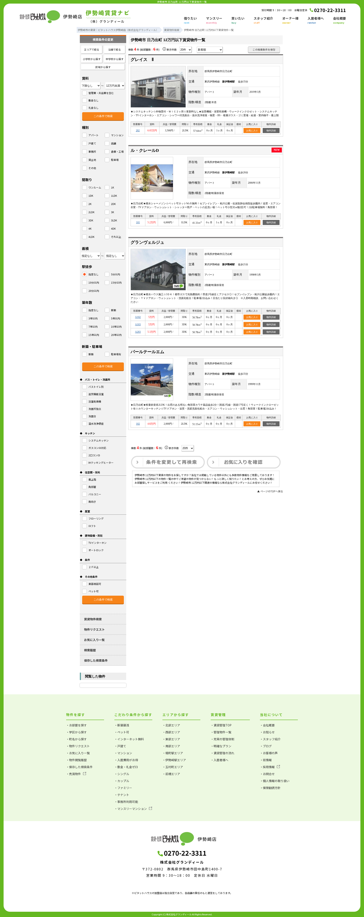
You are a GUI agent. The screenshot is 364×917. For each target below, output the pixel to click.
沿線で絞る (114, 49)
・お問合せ (267, 774)
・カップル (121, 781)
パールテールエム (147, 351)
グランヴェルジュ (147, 242)
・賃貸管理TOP (221, 725)
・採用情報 (267, 767)
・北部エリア (171, 725)
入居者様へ (316, 20)
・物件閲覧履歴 (76, 760)
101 (138, 222)
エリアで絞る (91, 49)
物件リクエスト (94, 629)
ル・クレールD (145, 150)
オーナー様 (290, 20)
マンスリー (214, 20)
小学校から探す (91, 59)
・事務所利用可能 (126, 802)
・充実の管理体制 (222, 739)
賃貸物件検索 (93, 619)
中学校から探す (114, 59)
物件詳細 (271, 130)
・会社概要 (267, 725)
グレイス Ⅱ (142, 59)
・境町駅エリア (172, 753)
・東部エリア (171, 739)
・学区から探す (76, 732)
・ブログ (266, 746)
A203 (138, 331)
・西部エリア (171, 732)
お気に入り (252, 130)
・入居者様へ (219, 760)
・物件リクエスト (78, 746)
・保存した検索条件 (79, 767)
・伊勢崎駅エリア (174, 760)
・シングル (121, 774)
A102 (138, 317)
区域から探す (103, 67)
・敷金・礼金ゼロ (126, 767)
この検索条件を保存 (264, 49)
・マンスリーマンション (130, 809)
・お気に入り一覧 (78, 753)
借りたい (190, 20)
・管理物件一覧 (221, 732)
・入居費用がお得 (126, 760)
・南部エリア (171, 746)
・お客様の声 (269, 753)
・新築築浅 (121, 725)
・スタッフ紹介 (270, 739)
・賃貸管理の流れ (222, 753)
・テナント (121, 795)
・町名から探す (76, 739)
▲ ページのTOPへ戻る (270, 491)
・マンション (123, 753)
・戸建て (120, 746)
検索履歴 (90, 650)
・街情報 (266, 760)
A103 (138, 324)
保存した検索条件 (96, 660)
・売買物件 (73, 774)
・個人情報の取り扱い (274, 781)
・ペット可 (121, 732)
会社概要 (339, 20)
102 (138, 423)
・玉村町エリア (172, 767)
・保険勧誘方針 (270, 788)
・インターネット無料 (129, 739)
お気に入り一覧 (94, 640)
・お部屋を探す (76, 725)
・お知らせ (267, 732)
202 (138, 130)
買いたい (238, 20)
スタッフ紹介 (263, 20)
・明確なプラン (221, 746)
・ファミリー (123, 788)
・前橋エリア (171, 774)
